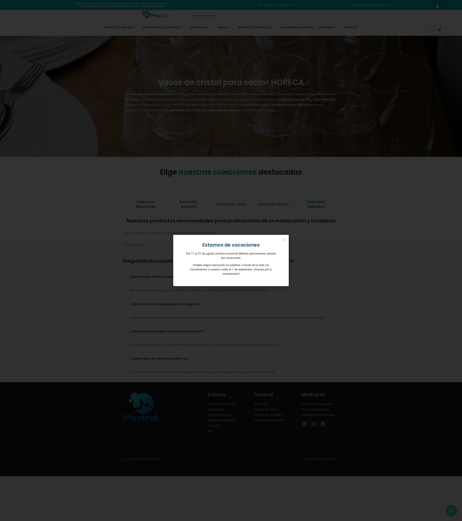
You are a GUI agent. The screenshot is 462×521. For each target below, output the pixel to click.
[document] (231, 260)
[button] (283, 239)
